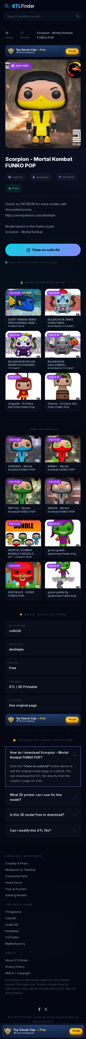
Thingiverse (13, 911)
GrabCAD (11, 924)
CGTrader (12, 937)
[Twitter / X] (46, 1009)
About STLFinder (16, 960)
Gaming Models (16, 895)
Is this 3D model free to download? (37, 815)
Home (9, 37)
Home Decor (13, 882)
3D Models (25, 35)
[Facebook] (39, 1009)
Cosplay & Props (16, 863)
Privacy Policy (14, 966)
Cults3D (10, 918)
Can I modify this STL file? (30, 830)
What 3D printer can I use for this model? (36, 797)
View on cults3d (46, 250)
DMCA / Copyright (17, 973)
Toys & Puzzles (15, 889)
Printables (12, 931)
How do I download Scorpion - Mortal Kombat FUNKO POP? (39, 755)
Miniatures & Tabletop (20, 869)
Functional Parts (16, 876)
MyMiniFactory (15, 943)
